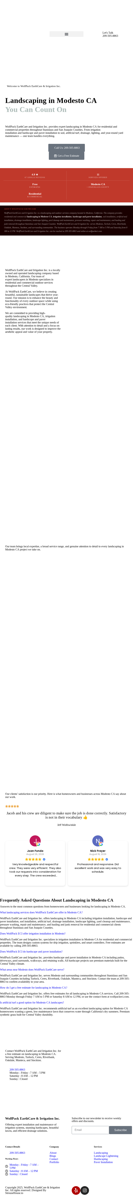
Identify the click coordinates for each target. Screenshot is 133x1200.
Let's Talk (108, 32)
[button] (66, 34)
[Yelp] (76, 1190)
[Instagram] (84, 1190)
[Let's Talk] (98, 35)
